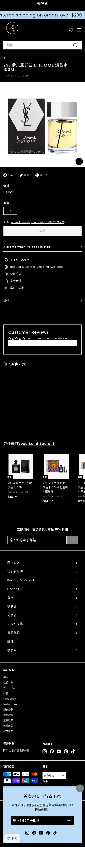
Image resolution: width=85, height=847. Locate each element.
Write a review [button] (42, 343)
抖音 (5, 693)
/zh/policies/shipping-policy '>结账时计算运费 (37, 222)
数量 (6, 203)
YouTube (9, 688)
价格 (6, 185)
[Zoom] (79, 161)
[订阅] (68, 820)
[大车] (70, 30)
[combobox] (42, 45)
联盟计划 (8, 682)
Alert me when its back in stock (28, 247)
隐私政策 (8, 715)
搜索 (5, 677)
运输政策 (8, 720)
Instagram (10, 704)
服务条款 (8, 709)
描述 (6, 301)
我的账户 (8, 731)
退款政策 (8, 725)
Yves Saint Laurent (16, 75)
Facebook (9, 698)
